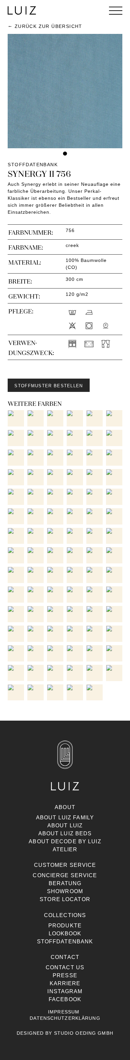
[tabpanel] (65, 91)
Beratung (65, 883)
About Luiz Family (65, 817)
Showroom (65, 891)
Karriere (65, 983)
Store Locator (65, 899)
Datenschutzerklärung (65, 1018)
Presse (65, 975)
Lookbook (65, 933)
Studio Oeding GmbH (83, 1033)
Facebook (65, 999)
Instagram (64, 991)
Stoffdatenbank (65, 941)
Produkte (65, 925)
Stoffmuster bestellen (48, 385)
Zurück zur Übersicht (48, 26)
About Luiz (65, 825)
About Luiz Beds (65, 833)
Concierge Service (65, 875)
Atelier (65, 849)
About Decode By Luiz (65, 841)
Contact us (65, 967)
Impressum (63, 1011)
